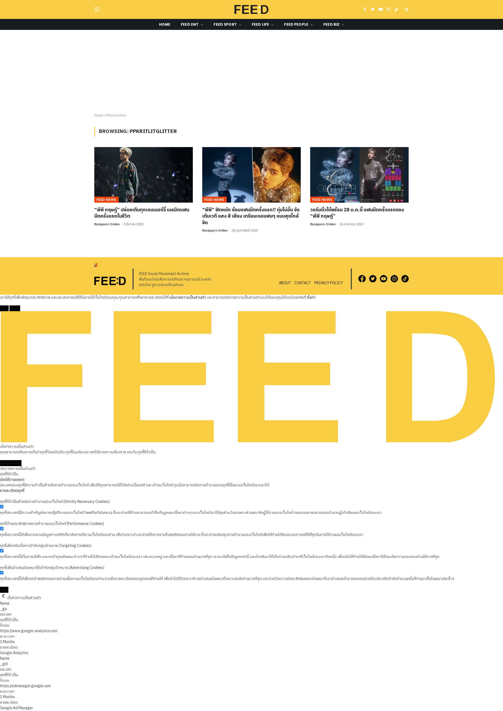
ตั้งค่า (311, 297)
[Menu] (97, 9)
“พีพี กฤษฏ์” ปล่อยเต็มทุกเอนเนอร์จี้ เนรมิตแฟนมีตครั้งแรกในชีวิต (141, 213)
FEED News (106, 199)
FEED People (296, 24)
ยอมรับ (14, 308)
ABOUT (285, 283)
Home (165, 24)
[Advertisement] (251, 72)
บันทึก (4, 590)
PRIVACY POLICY (328, 283)
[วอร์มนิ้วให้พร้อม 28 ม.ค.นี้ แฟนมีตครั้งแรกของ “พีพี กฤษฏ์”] (359, 175)
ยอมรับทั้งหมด (10, 463)
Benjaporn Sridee (107, 224)
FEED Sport (225, 24)
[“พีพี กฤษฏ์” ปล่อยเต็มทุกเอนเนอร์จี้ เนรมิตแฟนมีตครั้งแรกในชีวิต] (143, 175)
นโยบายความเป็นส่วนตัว (188, 297)
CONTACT (302, 283)
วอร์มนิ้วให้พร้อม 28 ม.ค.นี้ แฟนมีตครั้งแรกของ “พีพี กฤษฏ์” (357, 213)
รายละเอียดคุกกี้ (12, 491)
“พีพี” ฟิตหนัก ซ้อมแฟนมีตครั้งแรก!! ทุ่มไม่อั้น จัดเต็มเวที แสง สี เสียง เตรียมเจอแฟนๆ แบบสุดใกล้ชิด (250, 216)
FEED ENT (190, 24)
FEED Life (260, 24)
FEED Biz (331, 24)
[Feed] (251, 9)
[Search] (406, 9)
